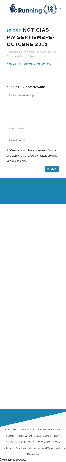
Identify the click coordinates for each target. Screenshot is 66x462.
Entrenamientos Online (13, 349)
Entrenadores (7, 343)
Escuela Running (9, 329)
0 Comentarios (15, 56)
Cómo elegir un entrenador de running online (25, 278)
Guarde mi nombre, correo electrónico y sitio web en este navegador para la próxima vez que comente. (32, 155)
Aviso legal (21, 448)
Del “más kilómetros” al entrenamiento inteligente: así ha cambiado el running (31, 293)
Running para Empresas (13, 356)
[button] (13, 459)
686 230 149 (15, 387)
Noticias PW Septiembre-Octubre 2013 (29, 63)
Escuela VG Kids (9, 336)
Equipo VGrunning (45, 51)
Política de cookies (37, 448)
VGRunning (19, 442)
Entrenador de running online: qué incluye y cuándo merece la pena (29, 263)
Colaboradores (8, 363)
